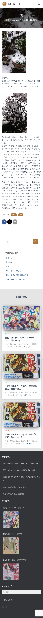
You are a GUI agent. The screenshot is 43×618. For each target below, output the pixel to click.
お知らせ (9, 258)
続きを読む (28, 347)
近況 (21, 214)
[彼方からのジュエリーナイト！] (11, 520)
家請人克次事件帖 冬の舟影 (13, 534)
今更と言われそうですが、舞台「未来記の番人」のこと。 (21, 436)
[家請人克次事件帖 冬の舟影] (11, 546)
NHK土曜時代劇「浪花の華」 (16, 279)
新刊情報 (9, 262)
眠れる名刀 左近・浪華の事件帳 (14, 560)
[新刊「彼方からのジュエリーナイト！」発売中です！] (21, 318)
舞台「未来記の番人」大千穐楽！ (14, 494)
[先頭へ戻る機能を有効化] (38, 613)
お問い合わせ (7, 600)
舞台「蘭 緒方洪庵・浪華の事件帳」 (18, 275)
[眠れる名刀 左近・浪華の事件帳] (11, 572)
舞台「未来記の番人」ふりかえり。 (15, 487)
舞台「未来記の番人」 (14, 271)
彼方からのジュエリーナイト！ (13, 508)
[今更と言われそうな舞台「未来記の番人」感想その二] (21, 366)
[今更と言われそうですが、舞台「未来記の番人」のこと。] (21, 414)
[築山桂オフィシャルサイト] (12, 4)
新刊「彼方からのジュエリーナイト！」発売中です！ (20, 339)
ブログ (13, 214)
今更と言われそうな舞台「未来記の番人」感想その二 (21, 387)
